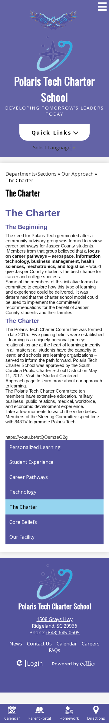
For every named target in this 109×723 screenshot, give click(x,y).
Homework (69, 718)
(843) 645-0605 (63, 632)
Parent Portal (39, 718)
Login (29, 663)
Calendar (12, 718)
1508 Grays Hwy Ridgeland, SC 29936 (54, 622)
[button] (54, 132)
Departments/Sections (31, 173)
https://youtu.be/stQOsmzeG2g (36, 437)
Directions (96, 718)
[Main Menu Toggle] (102, 6)
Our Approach (77, 173)
